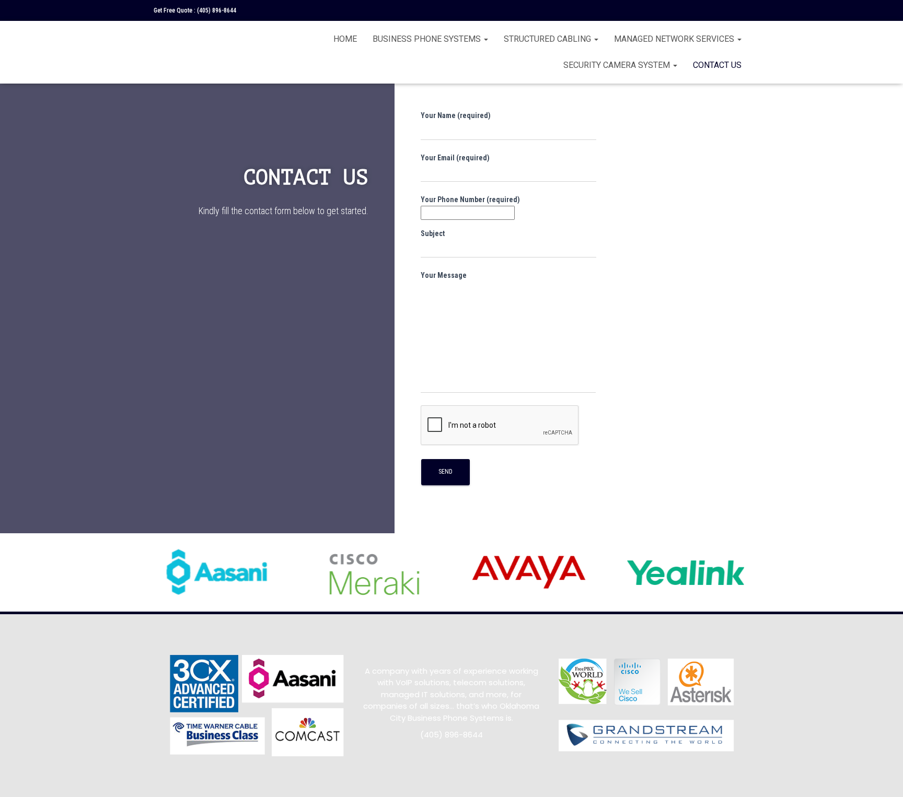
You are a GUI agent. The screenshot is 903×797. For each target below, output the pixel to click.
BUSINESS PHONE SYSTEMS (428, 39)
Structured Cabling (548, 39)
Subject (433, 233)
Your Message (444, 275)
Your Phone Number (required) (470, 199)
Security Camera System (617, 65)
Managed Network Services (675, 39)
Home (345, 39)
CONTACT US (717, 65)
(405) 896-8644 (216, 10)
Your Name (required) (456, 115)
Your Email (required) (455, 158)
